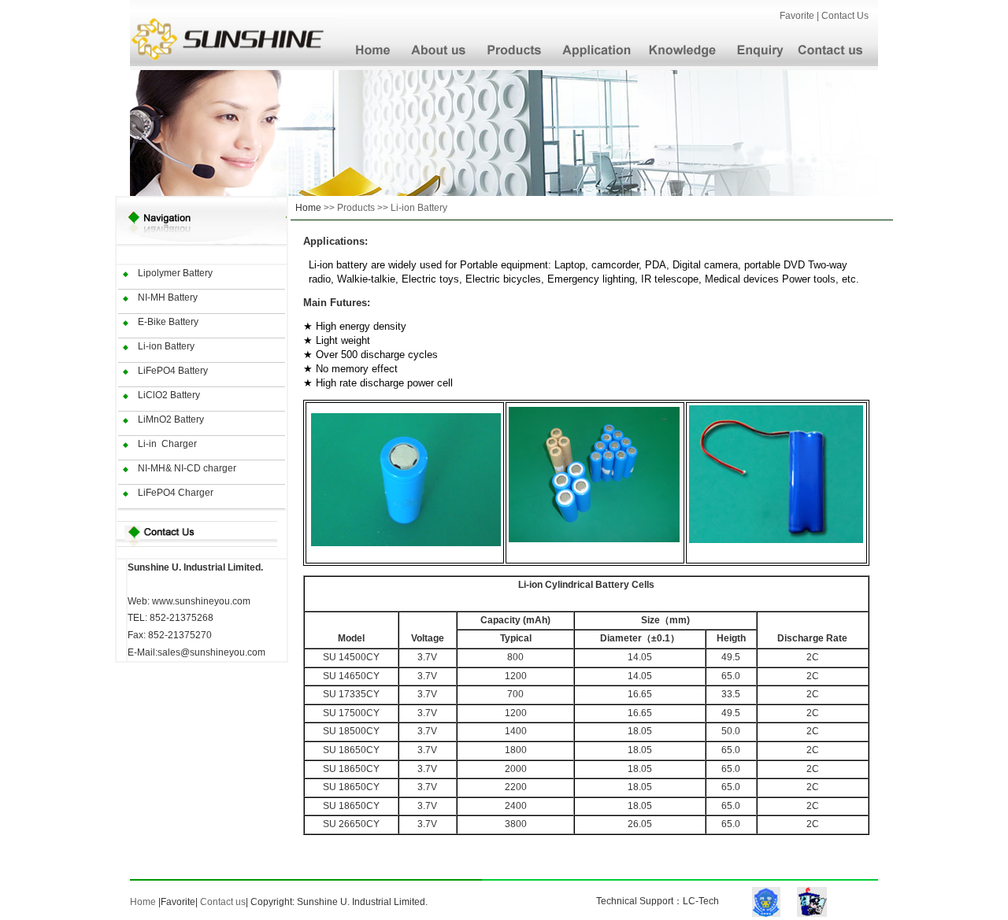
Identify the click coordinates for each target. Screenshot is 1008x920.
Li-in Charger (167, 443)
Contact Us (848, 15)
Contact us (223, 901)
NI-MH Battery (168, 297)
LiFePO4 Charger (175, 492)
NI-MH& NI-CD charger (187, 468)
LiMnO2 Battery (171, 419)
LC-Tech (701, 901)
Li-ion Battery (166, 346)
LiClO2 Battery (169, 395)
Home (308, 207)
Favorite (178, 901)
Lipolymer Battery (175, 273)
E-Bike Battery (168, 321)
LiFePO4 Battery (173, 370)
